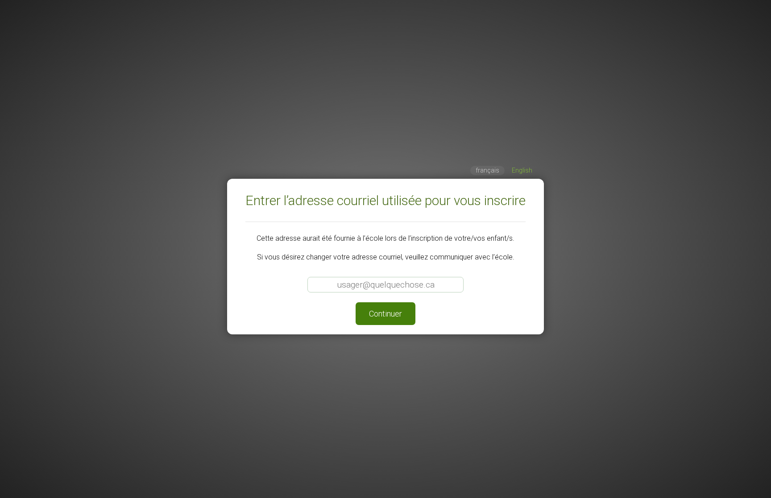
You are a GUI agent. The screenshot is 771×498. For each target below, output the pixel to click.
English (522, 170)
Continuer (385, 313)
